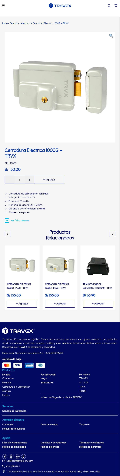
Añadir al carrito (49, 180)
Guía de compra (49, 424)
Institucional (47, 382)
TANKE (82, 391)
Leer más (98, 304)
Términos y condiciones (91, 442)
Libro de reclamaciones (14, 442)
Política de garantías (90, 446)
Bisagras (6, 382)
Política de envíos (50, 446)
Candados (8, 378)
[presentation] (8, 234)
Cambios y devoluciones (53, 442)
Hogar (44, 378)
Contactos (7, 424)
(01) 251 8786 (13, 466)
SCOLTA (83, 382)
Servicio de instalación (14, 411)
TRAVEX (83, 378)
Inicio (5, 23)
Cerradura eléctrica (20, 23)
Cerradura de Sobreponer (16, 386)
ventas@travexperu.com (20, 460)
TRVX (82, 386)
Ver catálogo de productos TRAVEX (62, 397)
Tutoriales (84, 424)
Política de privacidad (14, 446)
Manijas (6, 391)
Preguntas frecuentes (13, 428)
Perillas (6, 395)
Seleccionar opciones (22, 304)
